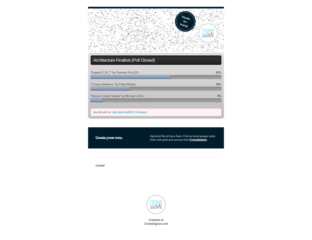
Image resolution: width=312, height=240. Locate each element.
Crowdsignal (198, 139)
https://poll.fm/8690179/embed (129, 112)
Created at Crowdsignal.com (156, 221)
